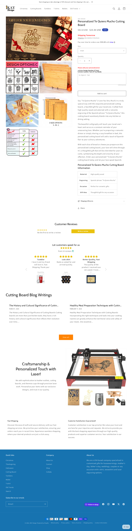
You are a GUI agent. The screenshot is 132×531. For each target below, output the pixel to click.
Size (79, 46)
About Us (49, 460)
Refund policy (55, 523)
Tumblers (9, 476)
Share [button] (82, 208)
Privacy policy (65, 523)
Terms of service (76, 523)
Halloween (9, 468)
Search (8, 491)
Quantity (80, 56)
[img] (66, 248)
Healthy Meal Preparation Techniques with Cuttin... (96, 305)
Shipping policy (88, 523)
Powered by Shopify (43, 523)
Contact (49, 464)
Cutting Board (11, 472)
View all (66, 337)
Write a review (83, 231)
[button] (75, 8)
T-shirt (8, 483)
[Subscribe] (44, 504)
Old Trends (10, 487)
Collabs (49, 472)
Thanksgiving (10, 464)
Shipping (81, 38)
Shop (48, 468)
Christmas (9, 460)
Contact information (101, 523)
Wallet (8, 480)
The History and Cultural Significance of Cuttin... (33, 305)
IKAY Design (33, 523)
